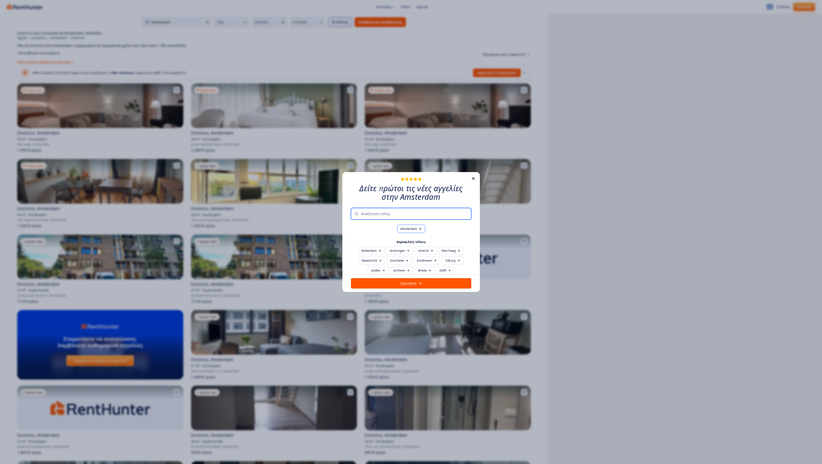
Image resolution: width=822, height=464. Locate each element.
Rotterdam (369, 251)
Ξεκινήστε (408, 283)
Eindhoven (424, 260)
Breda (422, 270)
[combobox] (414, 213)
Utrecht (423, 251)
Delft (442, 270)
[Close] (473, 178)
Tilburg (450, 260)
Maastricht (369, 260)
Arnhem (399, 270)
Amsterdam (408, 229)
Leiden (376, 270)
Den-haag (449, 251)
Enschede (397, 260)
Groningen (397, 251)
